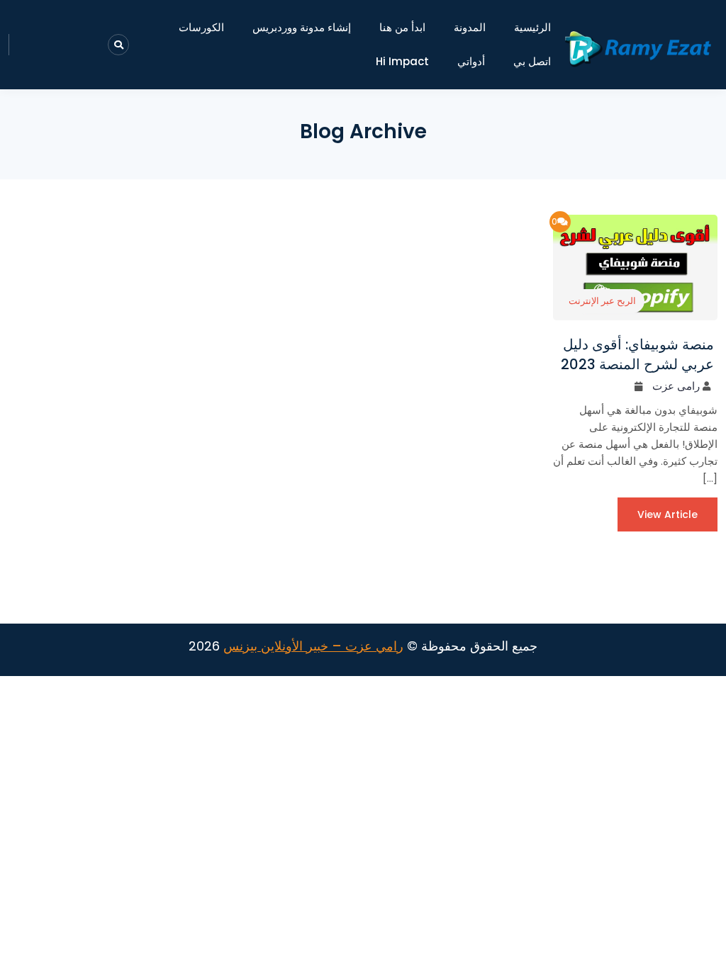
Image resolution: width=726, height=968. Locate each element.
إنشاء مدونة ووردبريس (301, 27)
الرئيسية (532, 27)
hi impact (402, 61)
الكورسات (201, 27)
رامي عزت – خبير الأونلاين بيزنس (313, 646)
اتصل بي (532, 61)
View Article (667, 514)
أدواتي (471, 61)
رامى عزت (676, 385)
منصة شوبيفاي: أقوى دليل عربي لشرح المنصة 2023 (637, 354)
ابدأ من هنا (402, 27)
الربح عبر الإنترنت (602, 301)
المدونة (470, 27)
